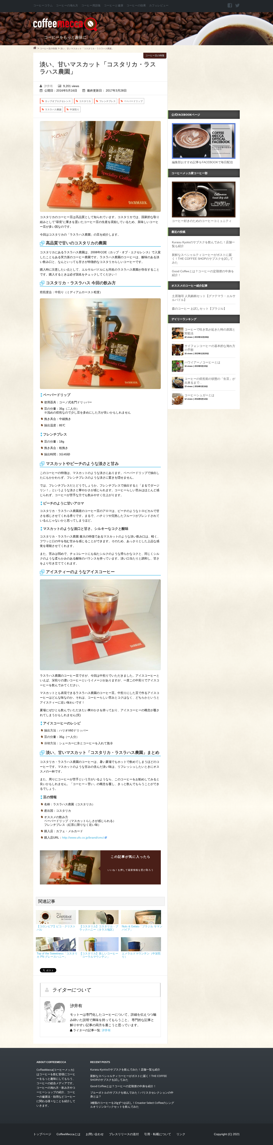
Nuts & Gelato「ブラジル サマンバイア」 (142, 928)
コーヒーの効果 (136, 5)
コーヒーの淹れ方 (67, 5)
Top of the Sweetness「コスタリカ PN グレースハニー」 (57, 955)
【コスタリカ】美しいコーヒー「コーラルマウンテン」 (98, 955)
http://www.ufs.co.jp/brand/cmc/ (83, 837)
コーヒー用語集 (91, 5)
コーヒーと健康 (113, 5)
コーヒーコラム (43, 5)
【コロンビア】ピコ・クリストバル (56, 928)
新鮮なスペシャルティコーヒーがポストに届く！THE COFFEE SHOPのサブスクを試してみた (202, 258)
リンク (180, 1134)
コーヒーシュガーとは (199, 395)
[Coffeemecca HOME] (34, 48)
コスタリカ (85, 101)
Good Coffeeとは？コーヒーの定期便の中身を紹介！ (123, 1086)
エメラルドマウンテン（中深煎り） (141, 955)
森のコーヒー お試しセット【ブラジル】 (199, 308)
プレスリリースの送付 (124, 1134)
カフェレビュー (158, 5)
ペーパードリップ (133, 101)
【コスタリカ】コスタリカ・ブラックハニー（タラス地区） (98, 928)
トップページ (42, 1134)
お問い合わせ (95, 1134)
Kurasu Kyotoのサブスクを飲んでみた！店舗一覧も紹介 (125, 1069)
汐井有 (48, 86)
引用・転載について (157, 1134)
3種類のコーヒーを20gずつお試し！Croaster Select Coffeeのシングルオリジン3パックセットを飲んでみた (132, 1105)
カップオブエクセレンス (58, 101)
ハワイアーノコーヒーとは (202, 362)
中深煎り (74, 109)
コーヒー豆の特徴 (154, 55)
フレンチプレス (107, 101)
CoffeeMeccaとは (68, 1134)
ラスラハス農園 (53, 109)
